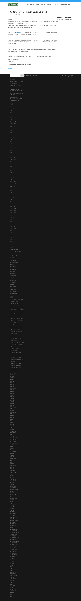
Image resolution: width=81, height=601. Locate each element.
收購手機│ (29, 75)
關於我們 (43, 4)
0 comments (23, 14)
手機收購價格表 (63, 4)
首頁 (28, 4)
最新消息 (49, 4)
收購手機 (32, 4)
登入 (64, 19)
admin (10, 14)
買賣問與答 (55, 4)
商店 (69, 4)
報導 (18, 32)
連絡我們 (38, 4)
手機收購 (19, 14)
